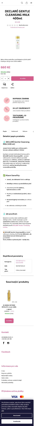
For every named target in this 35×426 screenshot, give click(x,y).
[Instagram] (8, 343)
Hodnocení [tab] (15, 131)
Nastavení (16, 415)
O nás (3, 371)
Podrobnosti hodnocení (17, 27)
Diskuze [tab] (25, 131)
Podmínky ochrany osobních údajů (11, 380)
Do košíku (23, 78)
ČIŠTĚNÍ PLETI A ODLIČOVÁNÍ (20, 262)
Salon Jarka (4, 378)
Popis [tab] (5, 131)
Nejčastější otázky (6, 376)
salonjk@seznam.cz (7, 337)
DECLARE (17, 22)
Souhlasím (16, 421)
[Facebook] (3, 343)
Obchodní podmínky (7, 383)
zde (2, 411)
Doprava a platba (6, 373)
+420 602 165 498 (6, 339)
